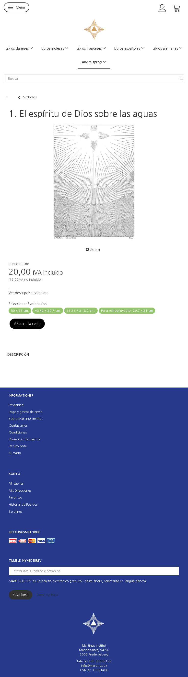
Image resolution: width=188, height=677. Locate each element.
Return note (18, 446)
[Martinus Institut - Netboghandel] (94, 29)
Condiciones (18, 432)
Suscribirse (20, 594)
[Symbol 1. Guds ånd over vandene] (94, 181)
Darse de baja (47, 594)
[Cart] (176, 7)
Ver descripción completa (28, 293)
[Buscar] (181, 78)
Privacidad (16, 405)
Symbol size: (28, 304)
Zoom (95, 249)
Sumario (15, 453)
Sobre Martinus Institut (26, 418)
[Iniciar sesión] (162, 7)
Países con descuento (24, 439)
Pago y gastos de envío (25, 411)
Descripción (18, 354)
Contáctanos (18, 425)
